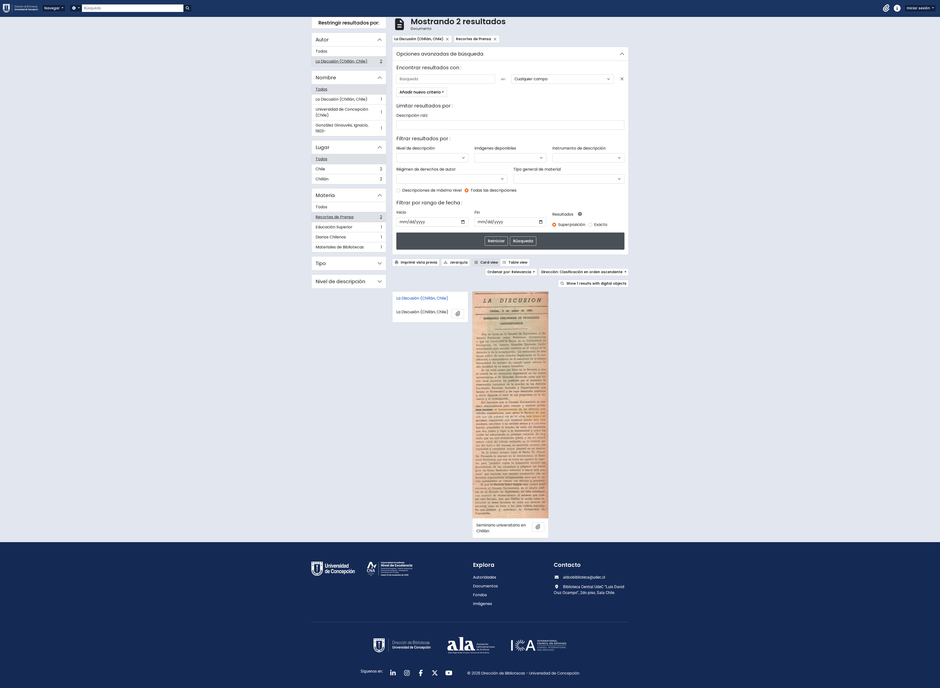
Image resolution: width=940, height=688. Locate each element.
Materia (325, 195)
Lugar (322, 147)
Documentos (485, 586)
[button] (886, 8)
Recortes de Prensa (348, 218)
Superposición (571, 224)
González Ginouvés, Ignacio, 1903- (348, 128)
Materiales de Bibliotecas (348, 248)
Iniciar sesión (919, 8)
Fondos (480, 595)
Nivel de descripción (340, 281)
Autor (322, 39)
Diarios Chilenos (348, 238)
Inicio (401, 212)
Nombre (326, 77)
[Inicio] (22, 8)
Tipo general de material (537, 169)
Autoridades (484, 577)
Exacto (600, 224)
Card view (488, 262)
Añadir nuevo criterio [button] (420, 92)
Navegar (52, 8)
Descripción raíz (412, 115)
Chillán (348, 180)
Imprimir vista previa (418, 262)
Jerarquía (458, 262)
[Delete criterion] (622, 79)
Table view (517, 262)
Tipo (321, 263)
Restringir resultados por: (348, 22)
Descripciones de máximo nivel (432, 190)
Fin (477, 212)
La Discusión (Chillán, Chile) (348, 62)
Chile (348, 170)
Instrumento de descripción (579, 148)
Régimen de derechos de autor (426, 169)
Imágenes (482, 603)
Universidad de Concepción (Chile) (348, 112)
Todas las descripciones (493, 190)
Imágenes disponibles (495, 148)
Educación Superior (348, 228)
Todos (321, 51)
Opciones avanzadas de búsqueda (439, 53)
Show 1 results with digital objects (595, 283)
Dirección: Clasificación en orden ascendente (582, 271)
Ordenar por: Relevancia (509, 271)
